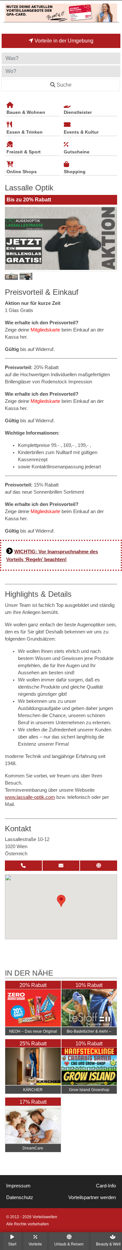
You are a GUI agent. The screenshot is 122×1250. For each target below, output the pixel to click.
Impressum (18, 1185)
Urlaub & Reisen (69, 1244)
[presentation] (11, 238)
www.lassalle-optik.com (30, 797)
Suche (64, 85)
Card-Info (106, 1185)
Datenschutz (19, 1197)
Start (12, 1244)
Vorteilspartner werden (92, 1197)
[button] (61, 900)
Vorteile (35, 1244)
